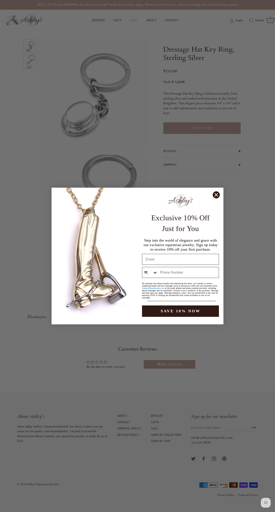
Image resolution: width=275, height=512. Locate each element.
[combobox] (150, 272)
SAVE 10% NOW (180, 311)
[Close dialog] (216, 195)
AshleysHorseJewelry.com (153, 288)
